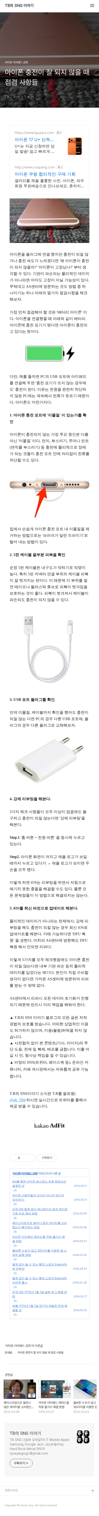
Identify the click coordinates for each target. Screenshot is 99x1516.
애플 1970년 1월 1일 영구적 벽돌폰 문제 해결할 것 (39, 1308)
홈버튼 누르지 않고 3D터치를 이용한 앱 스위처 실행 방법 (39, 1253)
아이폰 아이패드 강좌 (25, 1173)
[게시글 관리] (30, 1158)
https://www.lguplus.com (34, 133)
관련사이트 (11, 1490)
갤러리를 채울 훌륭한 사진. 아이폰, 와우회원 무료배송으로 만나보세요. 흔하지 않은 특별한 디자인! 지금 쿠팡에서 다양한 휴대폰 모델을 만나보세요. (49, 183)
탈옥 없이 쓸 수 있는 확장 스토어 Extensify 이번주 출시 (39, 1280)
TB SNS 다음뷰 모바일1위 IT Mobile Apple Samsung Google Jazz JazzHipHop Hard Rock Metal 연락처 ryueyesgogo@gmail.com (39, 1446)
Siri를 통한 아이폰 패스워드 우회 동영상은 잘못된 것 (39, 1184)
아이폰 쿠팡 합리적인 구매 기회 (45, 174)
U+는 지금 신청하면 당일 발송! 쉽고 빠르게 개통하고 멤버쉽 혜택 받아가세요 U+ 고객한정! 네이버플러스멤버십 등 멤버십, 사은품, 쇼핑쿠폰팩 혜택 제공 (35, 149)
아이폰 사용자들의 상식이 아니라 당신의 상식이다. (38, 1197)
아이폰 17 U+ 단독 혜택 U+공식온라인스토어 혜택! (33, 139)
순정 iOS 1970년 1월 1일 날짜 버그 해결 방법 (39, 1294)
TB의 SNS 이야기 (19, 6)
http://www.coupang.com (35, 167)
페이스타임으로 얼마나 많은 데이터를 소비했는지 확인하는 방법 (39, 1225)
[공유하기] (24, 1158)
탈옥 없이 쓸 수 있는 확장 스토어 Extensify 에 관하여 (39, 1266)
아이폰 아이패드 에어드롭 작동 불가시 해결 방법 (38, 1239)
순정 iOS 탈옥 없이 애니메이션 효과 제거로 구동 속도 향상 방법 (40, 1211)
